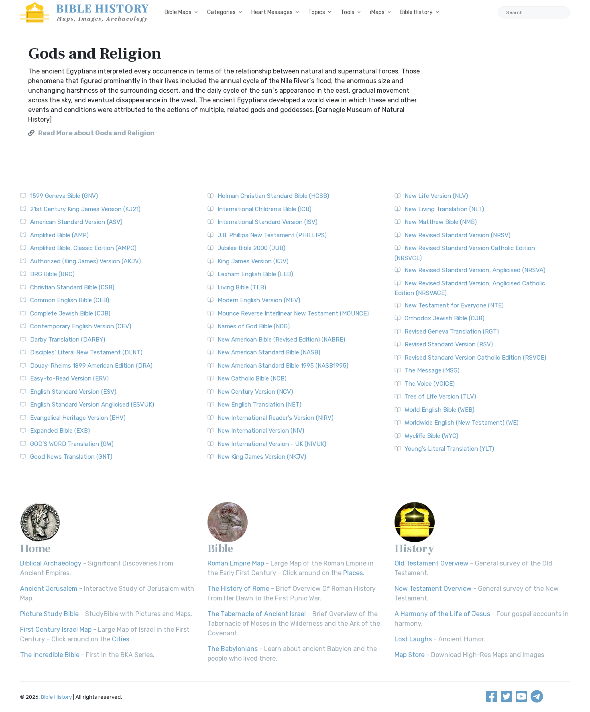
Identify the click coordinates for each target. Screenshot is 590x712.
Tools (347, 12)
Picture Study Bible (49, 614)
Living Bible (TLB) (242, 287)
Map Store (410, 655)
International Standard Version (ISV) (267, 222)
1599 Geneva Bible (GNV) (64, 195)
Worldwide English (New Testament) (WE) (462, 422)
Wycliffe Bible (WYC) (431, 435)
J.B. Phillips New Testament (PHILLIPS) (272, 235)
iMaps (377, 12)
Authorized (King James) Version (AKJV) (85, 261)
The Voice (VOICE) (430, 383)
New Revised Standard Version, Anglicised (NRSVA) (475, 270)
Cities (120, 639)
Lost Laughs (413, 639)
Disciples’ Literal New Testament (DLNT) (86, 352)
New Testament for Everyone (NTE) (454, 305)
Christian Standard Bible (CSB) (72, 287)
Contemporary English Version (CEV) (80, 326)
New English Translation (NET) (259, 404)
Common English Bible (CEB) (69, 300)
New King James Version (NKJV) (262, 456)
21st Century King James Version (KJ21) (85, 209)
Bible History (416, 12)
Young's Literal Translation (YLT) (449, 448)
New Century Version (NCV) (255, 391)
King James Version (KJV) (253, 261)
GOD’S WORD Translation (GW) (72, 444)
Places (353, 573)
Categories (221, 12)
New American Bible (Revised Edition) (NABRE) (281, 339)
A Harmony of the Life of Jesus (442, 614)
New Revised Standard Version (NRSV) (458, 235)
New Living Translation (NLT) (444, 209)
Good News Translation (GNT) (71, 456)
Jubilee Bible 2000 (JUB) (251, 248)
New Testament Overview (433, 588)
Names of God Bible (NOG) (254, 326)
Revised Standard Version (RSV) (449, 344)
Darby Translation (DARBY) (67, 339)
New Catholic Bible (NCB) (252, 378)
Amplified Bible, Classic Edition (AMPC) (83, 248)
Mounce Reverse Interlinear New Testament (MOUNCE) (293, 313)
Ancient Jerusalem (48, 588)
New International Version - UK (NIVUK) (272, 444)
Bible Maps (178, 12)
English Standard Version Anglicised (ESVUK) (92, 404)
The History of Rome (238, 588)
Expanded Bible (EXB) (60, 430)
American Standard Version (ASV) (76, 222)
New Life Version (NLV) (436, 195)
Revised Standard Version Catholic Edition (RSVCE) (475, 357)
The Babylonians (233, 649)
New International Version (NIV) (261, 430)
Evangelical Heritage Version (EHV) (78, 417)
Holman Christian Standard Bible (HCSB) (273, 195)
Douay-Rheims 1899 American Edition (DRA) (91, 365)
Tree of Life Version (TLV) (440, 396)
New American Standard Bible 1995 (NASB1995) (283, 365)
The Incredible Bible (49, 655)
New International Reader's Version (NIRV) (276, 417)
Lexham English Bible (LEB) (255, 274)
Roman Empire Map (236, 563)
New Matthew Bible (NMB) (441, 222)
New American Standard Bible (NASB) (269, 352)
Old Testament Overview (431, 563)
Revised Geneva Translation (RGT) (452, 331)
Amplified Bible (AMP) (59, 235)
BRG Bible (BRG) (52, 274)
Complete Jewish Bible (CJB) (70, 313)
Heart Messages (272, 12)
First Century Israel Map (56, 629)
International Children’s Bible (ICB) (264, 209)
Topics (316, 12)
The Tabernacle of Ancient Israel (257, 614)
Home (35, 548)
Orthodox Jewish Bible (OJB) (444, 318)
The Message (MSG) (432, 370)
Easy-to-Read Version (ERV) (69, 378)
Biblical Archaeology (50, 563)
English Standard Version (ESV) (73, 391)
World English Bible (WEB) (439, 409)
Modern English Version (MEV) (259, 300)
